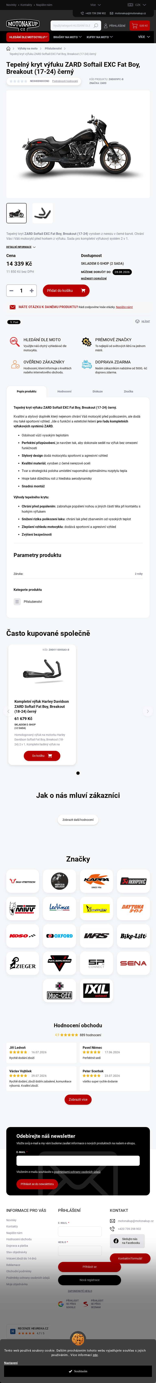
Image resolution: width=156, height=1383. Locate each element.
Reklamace (13, 1265)
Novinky (11, 4)
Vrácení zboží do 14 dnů (21, 1258)
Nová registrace (90, 1280)
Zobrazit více (78, 1099)
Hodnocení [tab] (64, 391)
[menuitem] (27, 37)
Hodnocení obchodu (78, 1025)
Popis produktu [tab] (26, 391)
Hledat (96, 25)
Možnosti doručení (94, 278)
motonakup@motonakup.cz (136, 1221)
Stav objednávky (16, 1252)
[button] (78, 773)
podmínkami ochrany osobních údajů (77, 1171)
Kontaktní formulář (130, 1258)
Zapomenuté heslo (80, 1291)
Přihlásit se (89, 1266)
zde (95, 1355)
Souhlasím (80, 1371)
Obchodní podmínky (18, 1271)
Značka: (97, 83)
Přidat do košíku (60, 290)
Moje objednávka (17, 1284)
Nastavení (11, 1363)
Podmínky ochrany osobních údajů (28, 1277)
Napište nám (44, 4)
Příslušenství (33, 602)
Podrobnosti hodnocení (65, 81)
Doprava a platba (17, 1245)
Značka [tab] (128, 391)
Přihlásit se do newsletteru (37, 1184)
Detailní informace (18, 247)
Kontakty (26, 4)
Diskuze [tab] (98, 391)
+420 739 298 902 (129, 1228)
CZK (138, 4)
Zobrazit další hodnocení (78, 819)
